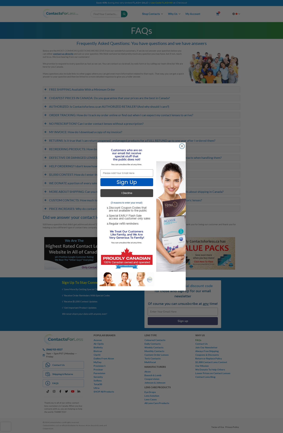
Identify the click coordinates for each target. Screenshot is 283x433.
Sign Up (127, 182)
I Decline (126, 193)
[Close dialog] (182, 146)
